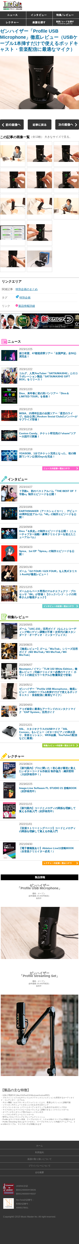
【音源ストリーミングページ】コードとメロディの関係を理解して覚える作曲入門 (47, 830)
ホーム (39, 1145)
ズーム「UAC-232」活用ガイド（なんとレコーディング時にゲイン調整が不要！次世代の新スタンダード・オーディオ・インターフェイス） (47, 632)
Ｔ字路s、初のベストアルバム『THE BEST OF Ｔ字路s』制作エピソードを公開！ (48, 493)
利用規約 (39, 1152)
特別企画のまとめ (27, 289)
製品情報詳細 (26, 305)
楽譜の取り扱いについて (39, 1159)
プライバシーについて (39, 1165)
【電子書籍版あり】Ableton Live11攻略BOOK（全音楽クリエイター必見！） (46, 850)
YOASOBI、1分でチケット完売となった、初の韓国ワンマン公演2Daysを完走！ (47, 455)
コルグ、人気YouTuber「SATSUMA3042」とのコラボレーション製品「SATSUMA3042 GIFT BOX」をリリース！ (48, 376)
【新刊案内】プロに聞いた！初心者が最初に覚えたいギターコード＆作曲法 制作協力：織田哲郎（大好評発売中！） (47, 771)
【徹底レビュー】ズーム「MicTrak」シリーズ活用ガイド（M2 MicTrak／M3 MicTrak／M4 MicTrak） (48, 652)
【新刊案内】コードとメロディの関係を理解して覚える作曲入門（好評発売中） (47, 810)
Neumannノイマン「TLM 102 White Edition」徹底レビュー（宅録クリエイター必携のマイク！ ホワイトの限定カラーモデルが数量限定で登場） (48, 672)
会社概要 (39, 1172)
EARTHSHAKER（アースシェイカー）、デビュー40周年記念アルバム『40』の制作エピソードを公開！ (48, 514)
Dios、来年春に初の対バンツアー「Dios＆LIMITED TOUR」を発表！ (44, 395)
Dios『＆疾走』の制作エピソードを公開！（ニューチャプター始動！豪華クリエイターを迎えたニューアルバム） (47, 534)
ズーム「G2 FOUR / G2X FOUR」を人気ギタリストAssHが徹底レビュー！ (48, 573)
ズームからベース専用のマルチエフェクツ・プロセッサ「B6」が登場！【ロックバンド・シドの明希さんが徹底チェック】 (47, 594)
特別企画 (24, 297)
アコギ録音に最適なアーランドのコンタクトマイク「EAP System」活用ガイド (47, 710)
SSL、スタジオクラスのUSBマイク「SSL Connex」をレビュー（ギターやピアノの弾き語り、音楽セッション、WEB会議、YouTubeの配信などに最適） (48, 733)
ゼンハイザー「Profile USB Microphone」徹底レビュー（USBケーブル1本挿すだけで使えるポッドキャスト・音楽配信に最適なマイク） (48, 692)
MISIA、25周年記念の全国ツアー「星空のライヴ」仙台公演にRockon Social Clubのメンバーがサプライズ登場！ (48, 416)
